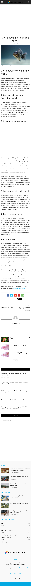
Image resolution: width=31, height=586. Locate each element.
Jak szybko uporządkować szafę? (18, 496)
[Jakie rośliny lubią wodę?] (5, 354)
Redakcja (15, 323)
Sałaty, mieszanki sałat (7, 530)
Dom (2, 523)
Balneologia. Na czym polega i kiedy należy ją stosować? (18, 511)
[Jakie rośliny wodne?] (5, 347)
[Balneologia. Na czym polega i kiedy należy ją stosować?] (5, 513)
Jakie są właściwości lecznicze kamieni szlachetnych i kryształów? (19, 504)
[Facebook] (11, 578)
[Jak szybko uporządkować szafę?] (5, 498)
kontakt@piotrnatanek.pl (21, 568)
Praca (2, 525)
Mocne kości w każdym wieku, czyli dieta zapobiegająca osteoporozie (20, 469)
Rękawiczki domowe (6, 537)
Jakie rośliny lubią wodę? (20, 353)
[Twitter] (19, 578)
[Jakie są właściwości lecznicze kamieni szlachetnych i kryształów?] (5, 505)
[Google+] (15, 578)
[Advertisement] (15, 20)
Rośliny (2, 532)
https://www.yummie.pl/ (19, 288)
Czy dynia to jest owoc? (7, 307)
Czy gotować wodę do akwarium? (20, 338)
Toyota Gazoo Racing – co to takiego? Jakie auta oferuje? (19, 477)
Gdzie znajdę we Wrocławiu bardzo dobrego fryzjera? (18, 484)
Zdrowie (3, 528)
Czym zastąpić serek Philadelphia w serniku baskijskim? (24, 309)
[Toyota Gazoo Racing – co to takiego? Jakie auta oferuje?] (5, 478)
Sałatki (2, 539)
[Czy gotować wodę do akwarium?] (5, 339)
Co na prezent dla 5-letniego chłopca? (12, 400)
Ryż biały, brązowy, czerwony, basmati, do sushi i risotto (15, 535)
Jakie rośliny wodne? (20, 345)
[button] (29, 2)
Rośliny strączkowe (6, 542)
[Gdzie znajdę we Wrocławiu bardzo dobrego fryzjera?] (5, 485)
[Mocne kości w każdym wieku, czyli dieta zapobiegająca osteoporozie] (5, 470)
